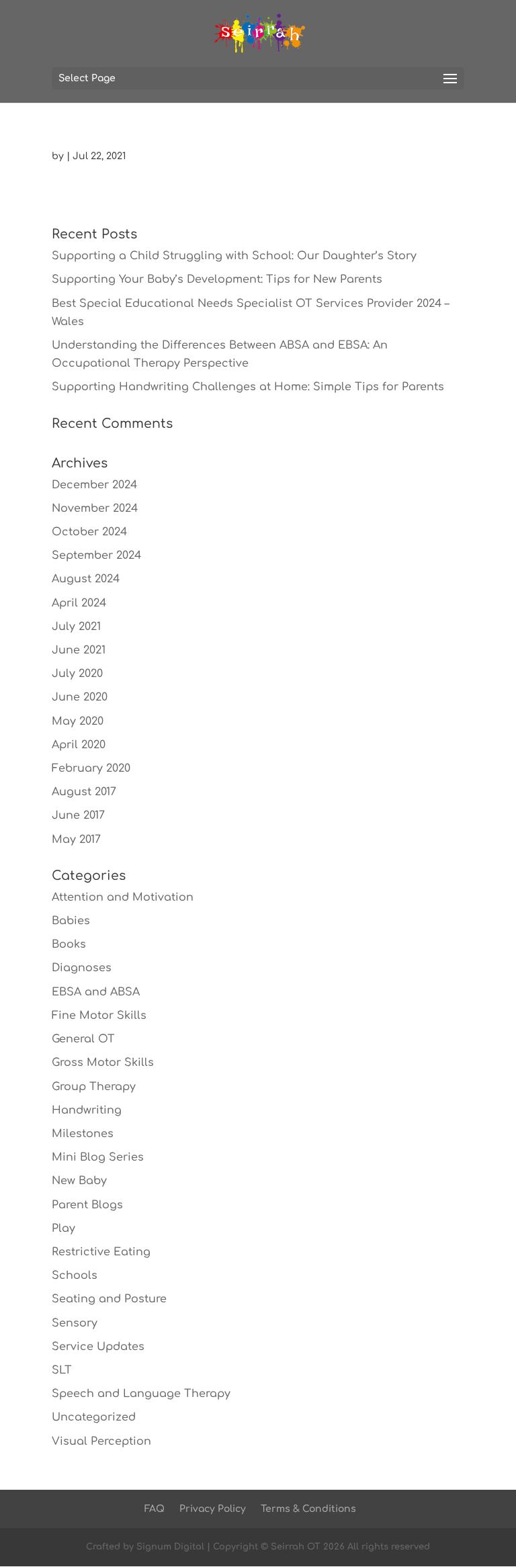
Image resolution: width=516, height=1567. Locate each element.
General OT (83, 1039)
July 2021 (76, 627)
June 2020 (80, 697)
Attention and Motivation (123, 897)
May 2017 (76, 840)
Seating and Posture (109, 1299)
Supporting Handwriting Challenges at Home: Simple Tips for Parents (248, 387)
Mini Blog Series (98, 1157)
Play (63, 1228)
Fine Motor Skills (99, 1016)
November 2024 (95, 508)
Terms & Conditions (308, 1509)
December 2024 (94, 485)
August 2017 (84, 792)
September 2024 (96, 555)
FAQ (154, 1509)
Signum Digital (170, 1547)
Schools (74, 1275)
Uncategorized (94, 1417)
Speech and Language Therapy (141, 1394)
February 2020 (91, 768)
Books (69, 944)
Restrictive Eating (101, 1252)
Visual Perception (101, 1441)
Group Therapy (94, 1087)
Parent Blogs (87, 1205)
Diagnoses (82, 968)
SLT (62, 1370)
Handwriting (87, 1110)
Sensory (74, 1323)
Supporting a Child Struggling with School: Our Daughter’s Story (234, 256)
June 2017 (78, 815)
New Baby (79, 1181)
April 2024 (79, 603)
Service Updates (98, 1347)
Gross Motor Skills (103, 1063)
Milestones (83, 1134)
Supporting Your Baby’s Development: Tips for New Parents (217, 279)
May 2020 (77, 721)
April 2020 (78, 745)
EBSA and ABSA (96, 992)
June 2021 (78, 650)
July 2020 (77, 674)
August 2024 (86, 579)
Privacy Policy (212, 1509)
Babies (71, 921)
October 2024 (89, 532)
